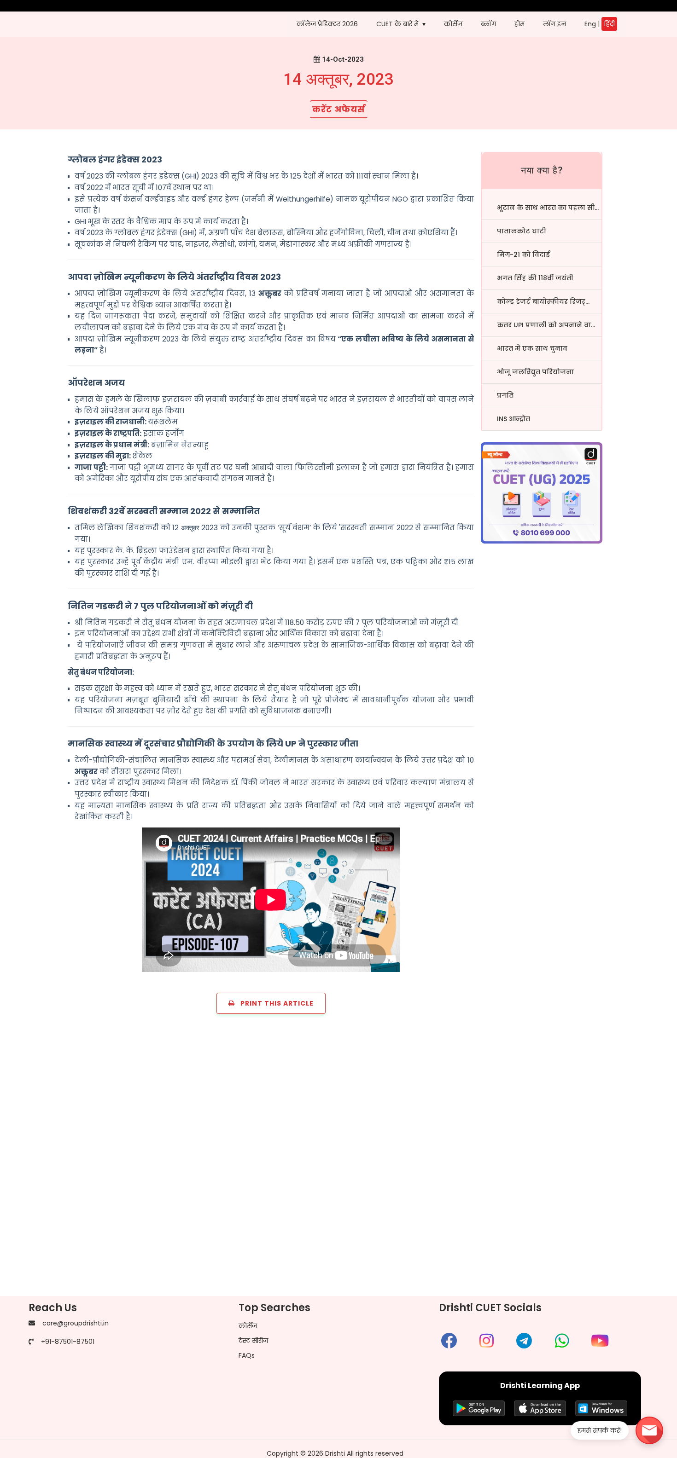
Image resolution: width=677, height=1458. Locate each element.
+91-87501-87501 (67, 1341)
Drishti (335, 1453)
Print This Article (274, 1003)
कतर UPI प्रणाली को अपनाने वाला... (549, 325)
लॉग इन (554, 24)
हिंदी (609, 24)
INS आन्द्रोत (513, 418)
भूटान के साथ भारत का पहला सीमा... (549, 207)
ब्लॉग (488, 24)
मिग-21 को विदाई (523, 254)
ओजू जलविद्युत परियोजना (535, 371)
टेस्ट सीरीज (253, 1340)
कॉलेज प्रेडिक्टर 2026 (327, 24)
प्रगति (505, 395)
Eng (590, 24)
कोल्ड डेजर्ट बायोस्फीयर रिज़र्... (543, 301)
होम (519, 24)
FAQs (247, 1355)
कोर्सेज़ (453, 24)
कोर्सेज (248, 1326)
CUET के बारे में (397, 24)
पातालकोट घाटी (521, 231)
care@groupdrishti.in (75, 1323)
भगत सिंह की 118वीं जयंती (535, 278)
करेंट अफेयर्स (338, 109)
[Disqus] (338, 1160)
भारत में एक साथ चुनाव (532, 348)
